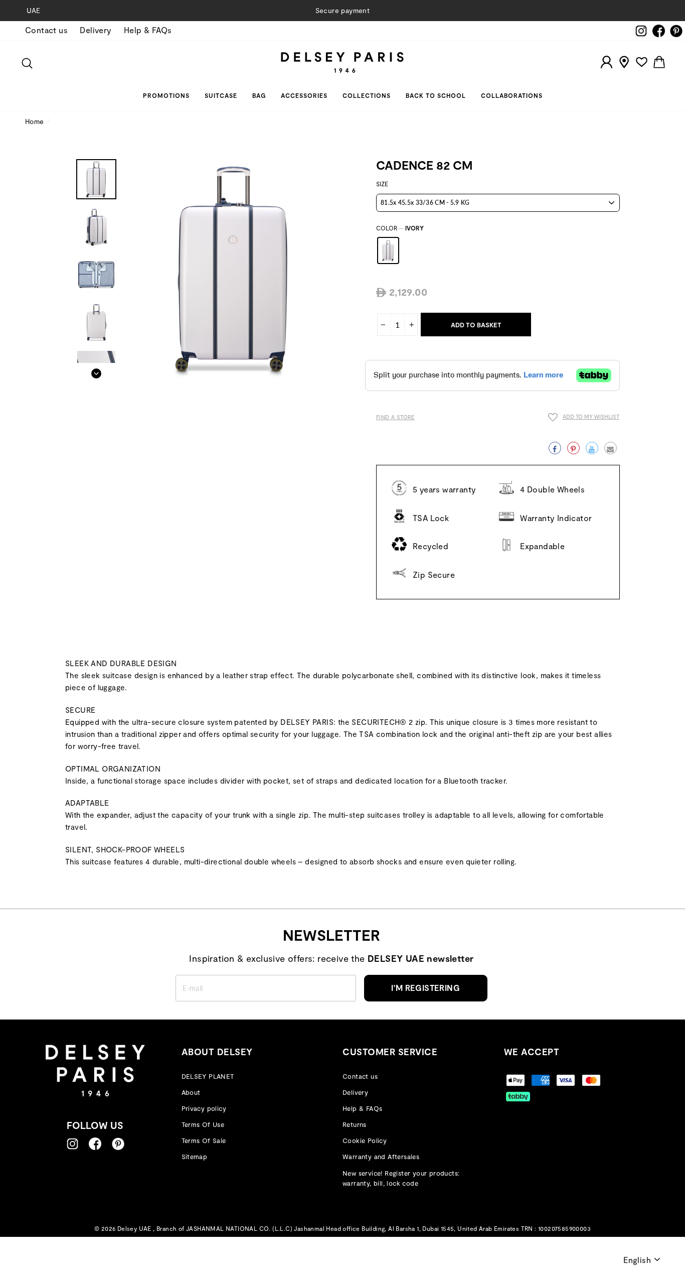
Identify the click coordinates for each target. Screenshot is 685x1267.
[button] (583, 418)
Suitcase (221, 95)
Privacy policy (204, 1108)
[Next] (96, 370)
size (382, 183)
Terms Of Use (203, 1124)
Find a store (395, 417)
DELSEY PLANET (208, 1076)
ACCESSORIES (304, 95)
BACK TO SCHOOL (436, 95)
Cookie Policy (364, 1140)
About (191, 1092)
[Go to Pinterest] (118, 1143)
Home (34, 121)
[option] (342, 10)
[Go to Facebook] (95, 1143)
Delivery (95, 30)
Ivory (388, 250)
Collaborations (512, 95)
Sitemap (195, 1157)
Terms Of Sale (204, 1140)
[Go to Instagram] (72, 1143)
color (400, 227)
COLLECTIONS (366, 95)
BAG (259, 95)
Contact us (46, 30)
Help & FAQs (148, 30)
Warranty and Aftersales (380, 1157)
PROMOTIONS (166, 95)
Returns (354, 1124)
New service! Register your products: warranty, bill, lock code (400, 1178)
